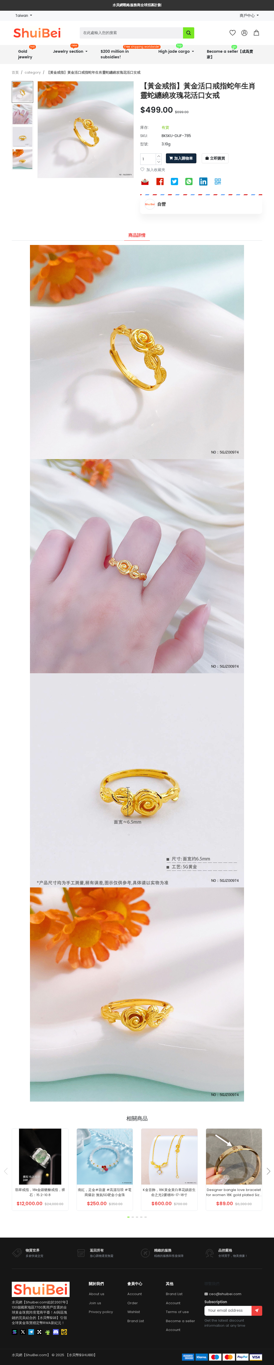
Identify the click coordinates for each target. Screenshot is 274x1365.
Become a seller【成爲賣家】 (230, 52)
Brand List (135, 1321)
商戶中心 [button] (248, 15)
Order (132, 1303)
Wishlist (133, 1312)
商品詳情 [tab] (137, 235)
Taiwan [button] (22, 15)
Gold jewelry (26, 52)
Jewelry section (68, 50)
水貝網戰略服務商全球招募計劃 (137, 5)
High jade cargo (174, 50)
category (33, 72)
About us (96, 1294)
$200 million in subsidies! (125, 52)
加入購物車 (183, 158)
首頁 (15, 72)
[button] (256, 33)
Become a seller (180, 1321)
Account (134, 1294)
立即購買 (217, 158)
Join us (95, 1303)
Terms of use (177, 1312)
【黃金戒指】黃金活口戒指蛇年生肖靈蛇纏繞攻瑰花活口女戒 (93, 72)
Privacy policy (101, 1312)
